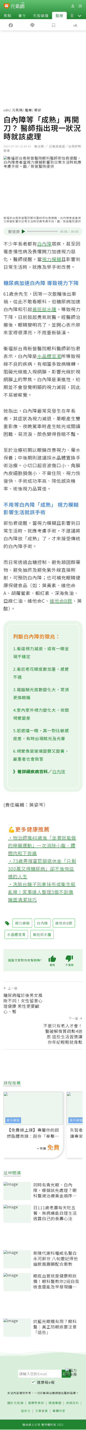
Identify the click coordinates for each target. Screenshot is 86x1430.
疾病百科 (72, 1403)
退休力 (26, 1411)
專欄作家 (59, 1411)
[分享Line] (32, 24)
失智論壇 (41, 15)
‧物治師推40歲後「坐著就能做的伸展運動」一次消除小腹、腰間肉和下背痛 (42, 845)
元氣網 (17, 110)
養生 (22, 15)
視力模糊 (51, 259)
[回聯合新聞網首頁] (6, 6)
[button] (79, 15)
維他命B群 (61, 600)
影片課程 (13, 1120)
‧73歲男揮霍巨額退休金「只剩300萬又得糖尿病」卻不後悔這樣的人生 (42, 869)
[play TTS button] (23, 231)
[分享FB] (11, 24)
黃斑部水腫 (44, 309)
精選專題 (55, 1403)
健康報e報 (46, 1382)
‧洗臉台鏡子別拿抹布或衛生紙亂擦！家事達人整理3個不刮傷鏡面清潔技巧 (41, 892)
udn (6, 110)
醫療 (59, 15)
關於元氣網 (15, 1403)
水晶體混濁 (49, 356)
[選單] (80, 6)
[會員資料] (72, 6)
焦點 (7, 15)
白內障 (44, 243)
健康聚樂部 (36, 1403)
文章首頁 (41, 1411)
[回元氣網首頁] (17, 5)
